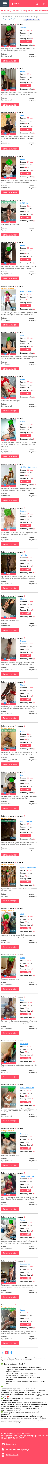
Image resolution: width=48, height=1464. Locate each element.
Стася (22, 731)
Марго (22, 685)
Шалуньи (23, 599)
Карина (23, 511)
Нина (22, 1000)
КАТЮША (24, 203)
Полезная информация (18, 1449)
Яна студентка (26, 821)
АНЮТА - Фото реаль (28, 467)
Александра (25, 1264)
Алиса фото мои (26, 291)
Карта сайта (12, 1454)
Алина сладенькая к (28, 1176)
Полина (23, 641)
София (23, 27)
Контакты (11, 1444)
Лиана (22, 1310)
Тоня (22, 914)
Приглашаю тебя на (28, 867)
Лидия (22, 71)
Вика (22, 115)
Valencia (23, 555)
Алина (22, 379)
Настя (22, 421)
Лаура (22, 1220)
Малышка (24, 1044)
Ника (22, 335)
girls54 (15, 3)
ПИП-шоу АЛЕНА (27, 1088)
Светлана (24, 1134)
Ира (21, 775)
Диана (22, 159)
